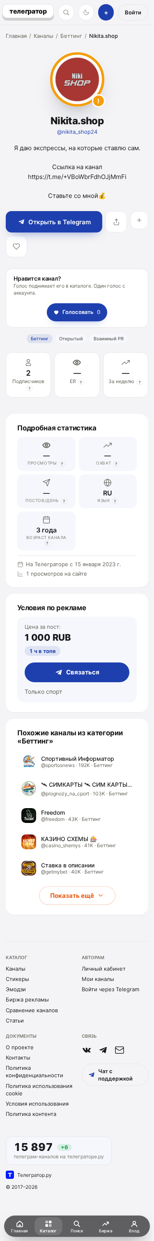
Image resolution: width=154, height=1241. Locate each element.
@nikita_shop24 (77, 131)
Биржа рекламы (27, 999)
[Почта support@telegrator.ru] (119, 1050)
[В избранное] (16, 246)
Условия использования (37, 1103)
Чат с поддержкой (115, 1075)
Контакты (18, 1057)
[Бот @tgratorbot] (103, 1050)
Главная (16, 36)
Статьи (15, 1020)
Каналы (43, 36)
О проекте (20, 1047)
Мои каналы (98, 979)
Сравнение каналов (32, 1010)
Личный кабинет (104, 968)
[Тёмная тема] (86, 12)
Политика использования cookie (39, 1090)
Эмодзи (16, 989)
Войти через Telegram (110, 989)
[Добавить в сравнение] (139, 220)
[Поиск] (66, 12)
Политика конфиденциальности (34, 1071)
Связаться (82, 672)
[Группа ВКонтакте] (87, 1050)
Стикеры (17, 979)
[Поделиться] (116, 221)
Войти (133, 12)
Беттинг (71, 36)
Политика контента (31, 1114)
